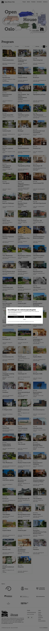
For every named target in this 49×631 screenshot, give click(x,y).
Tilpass (24, 319)
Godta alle (33, 316)
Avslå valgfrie (16, 316)
